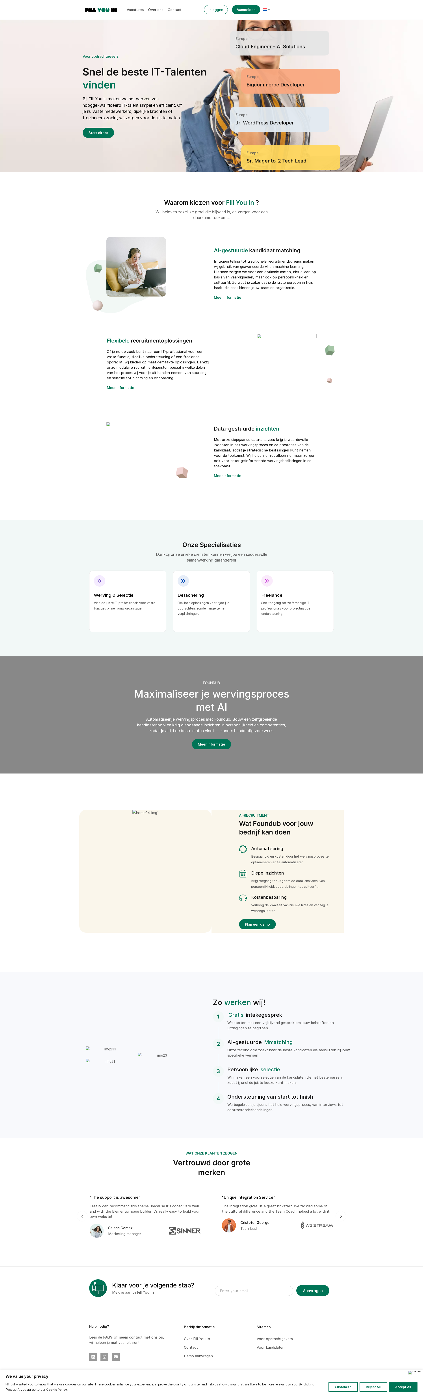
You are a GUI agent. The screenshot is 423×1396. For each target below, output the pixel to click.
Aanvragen (313, 1291)
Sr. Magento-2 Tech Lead (276, 132)
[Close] (414, 1372)
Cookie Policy (56, 1389)
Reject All (373, 1387)
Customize (343, 1387)
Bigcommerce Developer (276, 56)
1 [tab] (208, 1254)
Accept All (403, 1387)
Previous (82, 1216)
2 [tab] (211, 1254)
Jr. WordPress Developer (265, 94)
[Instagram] (104, 1357)
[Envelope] (116, 1357)
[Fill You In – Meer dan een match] (101, 9)
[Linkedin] (93, 1357)
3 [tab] (215, 1254)
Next (341, 1216)
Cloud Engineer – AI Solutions (270, 170)
